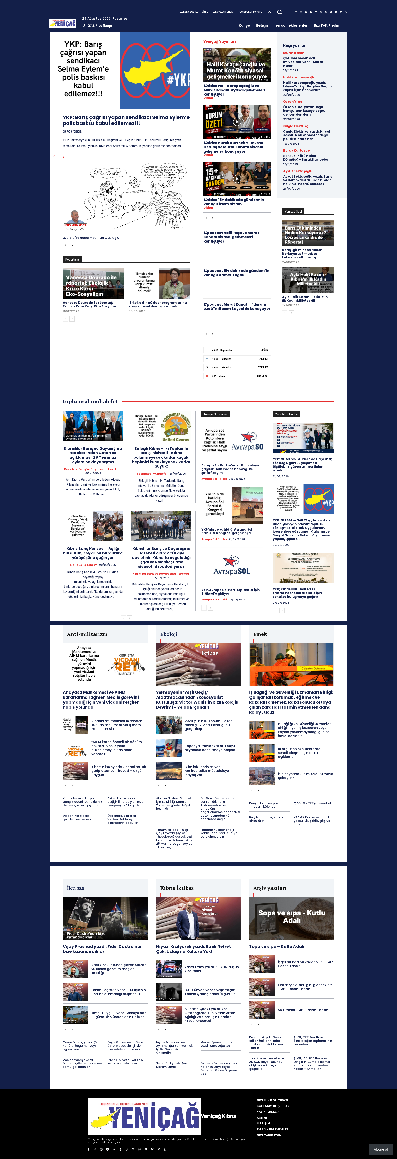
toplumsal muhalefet (152, 473)
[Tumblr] (315, 12)
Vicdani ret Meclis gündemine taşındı (77, 817)
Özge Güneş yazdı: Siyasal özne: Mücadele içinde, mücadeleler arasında (126, 1045)
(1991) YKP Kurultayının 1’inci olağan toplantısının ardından (313, 1040)
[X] (320, 12)
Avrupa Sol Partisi (214, 479)
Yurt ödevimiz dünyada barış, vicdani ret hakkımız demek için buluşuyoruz (82, 801)
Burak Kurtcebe (296, 150)
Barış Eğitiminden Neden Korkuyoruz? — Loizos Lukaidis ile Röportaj (302, 254)
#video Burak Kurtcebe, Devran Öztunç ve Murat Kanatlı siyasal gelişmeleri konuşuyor (233, 147)
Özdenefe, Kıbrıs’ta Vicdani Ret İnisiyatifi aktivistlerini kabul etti (123, 819)
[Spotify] (306, 12)
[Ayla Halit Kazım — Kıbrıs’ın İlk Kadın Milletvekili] (308, 280)
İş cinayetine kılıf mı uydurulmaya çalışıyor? (305, 775)
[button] (279, 12)
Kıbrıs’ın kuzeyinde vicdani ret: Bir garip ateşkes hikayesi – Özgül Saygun (118, 770)
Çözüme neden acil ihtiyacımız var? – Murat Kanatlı (303, 62)
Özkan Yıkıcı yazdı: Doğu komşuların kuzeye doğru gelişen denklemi (304, 111)
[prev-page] (54, 157)
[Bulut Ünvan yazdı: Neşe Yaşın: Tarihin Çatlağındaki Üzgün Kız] (169, 992)
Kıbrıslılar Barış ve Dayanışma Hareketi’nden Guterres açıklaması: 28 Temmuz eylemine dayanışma (93, 455)
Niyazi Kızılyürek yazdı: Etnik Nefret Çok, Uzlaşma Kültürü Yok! (193, 949)
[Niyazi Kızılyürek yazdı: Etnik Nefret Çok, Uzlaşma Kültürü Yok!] (198, 918)
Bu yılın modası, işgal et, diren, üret (267, 819)
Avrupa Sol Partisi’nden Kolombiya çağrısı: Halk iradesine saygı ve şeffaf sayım (230, 469)
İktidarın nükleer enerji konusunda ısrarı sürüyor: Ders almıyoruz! (220, 833)
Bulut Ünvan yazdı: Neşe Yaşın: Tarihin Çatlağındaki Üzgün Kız (210, 992)
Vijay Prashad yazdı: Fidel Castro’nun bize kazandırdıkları (103, 949)
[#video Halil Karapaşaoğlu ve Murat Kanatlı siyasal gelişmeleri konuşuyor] (237, 65)
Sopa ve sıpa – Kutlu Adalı (276, 946)
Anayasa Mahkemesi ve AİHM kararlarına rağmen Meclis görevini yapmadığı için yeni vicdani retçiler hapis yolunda (101, 699)
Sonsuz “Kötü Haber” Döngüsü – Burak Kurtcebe (305, 158)
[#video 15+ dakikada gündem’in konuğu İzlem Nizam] (237, 179)
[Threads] (345, 12)
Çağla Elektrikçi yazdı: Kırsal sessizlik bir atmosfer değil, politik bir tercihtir (306, 135)
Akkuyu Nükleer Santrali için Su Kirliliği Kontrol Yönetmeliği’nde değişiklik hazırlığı (175, 803)
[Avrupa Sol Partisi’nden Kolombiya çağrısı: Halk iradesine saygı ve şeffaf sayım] (232, 441)
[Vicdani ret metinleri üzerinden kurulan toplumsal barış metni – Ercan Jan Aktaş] (75, 725)
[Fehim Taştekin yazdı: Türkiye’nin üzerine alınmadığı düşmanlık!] (75, 992)
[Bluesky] (335, 12)
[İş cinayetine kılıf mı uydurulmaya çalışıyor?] (262, 776)
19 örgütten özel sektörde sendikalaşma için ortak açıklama (299, 752)
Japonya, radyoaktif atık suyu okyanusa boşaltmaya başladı (210, 748)
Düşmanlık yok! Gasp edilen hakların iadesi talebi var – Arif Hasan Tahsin (266, 1042)
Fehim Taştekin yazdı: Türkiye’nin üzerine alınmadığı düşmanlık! (118, 992)
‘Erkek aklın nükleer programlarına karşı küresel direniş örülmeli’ (158, 304)
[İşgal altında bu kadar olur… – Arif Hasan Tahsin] (262, 964)
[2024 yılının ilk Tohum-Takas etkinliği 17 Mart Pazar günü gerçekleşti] (169, 725)
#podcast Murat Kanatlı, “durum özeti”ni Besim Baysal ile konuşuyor (236, 306)
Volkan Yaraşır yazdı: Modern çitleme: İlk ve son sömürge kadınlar (82, 1063)
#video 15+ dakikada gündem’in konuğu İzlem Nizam (233, 201)
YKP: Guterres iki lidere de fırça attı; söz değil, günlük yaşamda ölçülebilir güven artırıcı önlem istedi (302, 464)
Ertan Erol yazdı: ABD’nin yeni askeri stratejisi (125, 1062)
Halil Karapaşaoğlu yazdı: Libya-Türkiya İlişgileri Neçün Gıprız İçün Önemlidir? (307, 86)
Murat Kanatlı (295, 52)
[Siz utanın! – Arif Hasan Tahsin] (262, 1010)
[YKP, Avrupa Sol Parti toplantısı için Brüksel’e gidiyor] (232, 565)
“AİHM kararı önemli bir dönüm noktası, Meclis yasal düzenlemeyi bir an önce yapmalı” (116, 747)
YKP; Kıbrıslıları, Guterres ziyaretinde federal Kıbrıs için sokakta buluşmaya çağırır (297, 593)
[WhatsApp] (325, 12)
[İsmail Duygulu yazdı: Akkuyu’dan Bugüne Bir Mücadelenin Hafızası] (75, 1015)
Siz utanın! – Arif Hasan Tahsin (303, 1010)
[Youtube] (330, 12)
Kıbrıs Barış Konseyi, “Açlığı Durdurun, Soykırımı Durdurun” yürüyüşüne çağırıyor (93, 553)
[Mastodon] (340, 12)
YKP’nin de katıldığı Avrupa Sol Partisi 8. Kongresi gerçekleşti (226, 531)
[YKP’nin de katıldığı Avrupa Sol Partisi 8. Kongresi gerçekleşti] (232, 505)
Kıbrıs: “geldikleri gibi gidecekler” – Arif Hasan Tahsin (305, 987)
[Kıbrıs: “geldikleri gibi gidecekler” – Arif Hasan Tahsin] (262, 987)
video (208, 97)
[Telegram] (311, 12)
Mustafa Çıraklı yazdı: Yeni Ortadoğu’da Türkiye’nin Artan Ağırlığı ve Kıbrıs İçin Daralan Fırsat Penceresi (210, 1015)
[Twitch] (127, 1149)
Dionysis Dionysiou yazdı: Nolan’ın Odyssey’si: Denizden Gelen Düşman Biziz (219, 1068)
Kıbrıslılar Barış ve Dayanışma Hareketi (92, 469)
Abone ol (381, 1149)
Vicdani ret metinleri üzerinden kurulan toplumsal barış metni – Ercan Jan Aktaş (118, 725)
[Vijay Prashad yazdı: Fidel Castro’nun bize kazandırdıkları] (105, 918)
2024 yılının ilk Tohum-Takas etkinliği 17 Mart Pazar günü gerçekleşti (208, 725)
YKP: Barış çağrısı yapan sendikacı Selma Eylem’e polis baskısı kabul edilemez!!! (126, 120)
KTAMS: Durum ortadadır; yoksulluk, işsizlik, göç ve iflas (313, 820)
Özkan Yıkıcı (293, 101)
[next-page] (64, 157)
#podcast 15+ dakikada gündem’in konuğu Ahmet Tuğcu (236, 272)
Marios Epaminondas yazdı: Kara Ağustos (216, 1044)
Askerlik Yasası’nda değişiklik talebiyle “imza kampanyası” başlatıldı (125, 801)
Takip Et (263, 358)
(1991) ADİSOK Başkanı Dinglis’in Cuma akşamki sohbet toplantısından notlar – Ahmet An (312, 1063)
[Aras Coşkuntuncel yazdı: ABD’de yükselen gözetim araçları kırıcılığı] (75, 969)
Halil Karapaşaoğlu (299, 77)
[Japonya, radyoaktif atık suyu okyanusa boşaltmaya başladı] (169, 748)
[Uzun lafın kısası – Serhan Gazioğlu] (126, 196)
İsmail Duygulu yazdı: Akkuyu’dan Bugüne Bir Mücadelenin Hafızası (118, 1015)
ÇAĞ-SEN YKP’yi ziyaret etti (313, 803)
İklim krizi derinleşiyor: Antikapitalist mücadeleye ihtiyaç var (207, 770)
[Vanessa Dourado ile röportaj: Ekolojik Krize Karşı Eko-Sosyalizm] (93, 283)
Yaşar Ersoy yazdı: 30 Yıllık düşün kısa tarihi (212, 969)
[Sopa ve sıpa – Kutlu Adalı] (291, 918)
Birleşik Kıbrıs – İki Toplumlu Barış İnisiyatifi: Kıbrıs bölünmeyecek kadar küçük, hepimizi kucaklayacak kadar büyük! (161, 457)
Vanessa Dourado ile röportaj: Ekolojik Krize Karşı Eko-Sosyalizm (90, 304)
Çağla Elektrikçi (296, 126)
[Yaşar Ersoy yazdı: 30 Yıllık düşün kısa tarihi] (169, 969)
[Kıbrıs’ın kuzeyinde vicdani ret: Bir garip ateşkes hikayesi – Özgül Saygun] (75, 771)
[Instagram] (301, 12)
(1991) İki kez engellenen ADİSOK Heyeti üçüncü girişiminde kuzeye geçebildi (267, 1063)
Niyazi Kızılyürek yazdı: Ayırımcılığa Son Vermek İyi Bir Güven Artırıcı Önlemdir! (174, 1047)
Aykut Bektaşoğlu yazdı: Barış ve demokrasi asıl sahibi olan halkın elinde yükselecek (307, 180)
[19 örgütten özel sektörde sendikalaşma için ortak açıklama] (262, 753)
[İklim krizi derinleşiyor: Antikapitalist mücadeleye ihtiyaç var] (169, 771)
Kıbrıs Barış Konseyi (84, 565)
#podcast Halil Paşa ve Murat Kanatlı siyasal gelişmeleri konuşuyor (231, 237)
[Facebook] (296, 12)
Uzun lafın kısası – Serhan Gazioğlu (91, 238)
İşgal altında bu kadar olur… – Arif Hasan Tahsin (306, 964)
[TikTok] (114, 1149)
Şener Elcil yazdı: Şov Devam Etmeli (171, 1065)
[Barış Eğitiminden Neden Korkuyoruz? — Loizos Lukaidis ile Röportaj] (308, 233)
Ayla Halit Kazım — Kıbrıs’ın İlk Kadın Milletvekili (305, 299)
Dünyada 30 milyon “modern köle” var (263, 805)
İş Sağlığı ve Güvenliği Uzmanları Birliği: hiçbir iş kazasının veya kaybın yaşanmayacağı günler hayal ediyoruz (304, 729)
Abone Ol (262, 376)
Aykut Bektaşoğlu (297, 171)
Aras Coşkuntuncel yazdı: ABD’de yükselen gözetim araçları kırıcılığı (118, 969)
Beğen (264, 350)
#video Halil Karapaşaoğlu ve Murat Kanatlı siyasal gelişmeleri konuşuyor (234, 90)
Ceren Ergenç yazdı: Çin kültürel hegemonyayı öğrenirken (80, 1045)
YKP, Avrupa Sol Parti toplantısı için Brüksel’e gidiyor (230, 592)
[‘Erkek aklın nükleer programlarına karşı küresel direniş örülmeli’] (159, 283)
